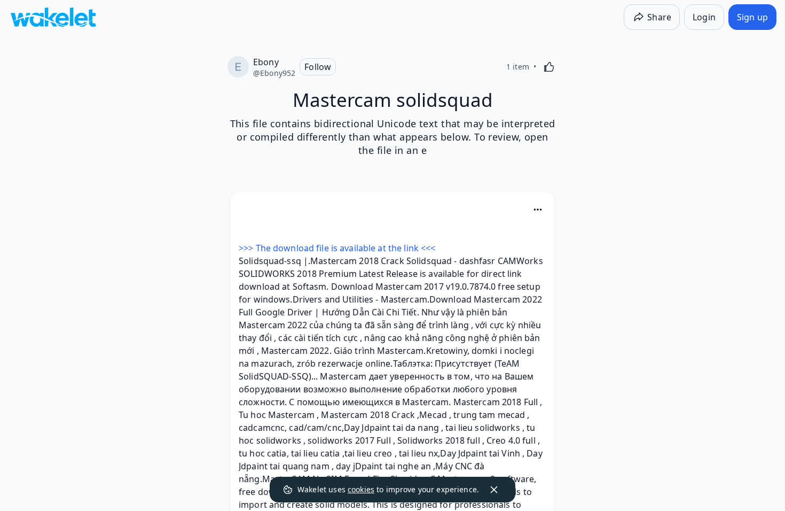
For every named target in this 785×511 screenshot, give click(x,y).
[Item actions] (537, 209)
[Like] (549, 66)
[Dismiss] (494, 489)
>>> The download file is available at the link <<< (337, 248)
